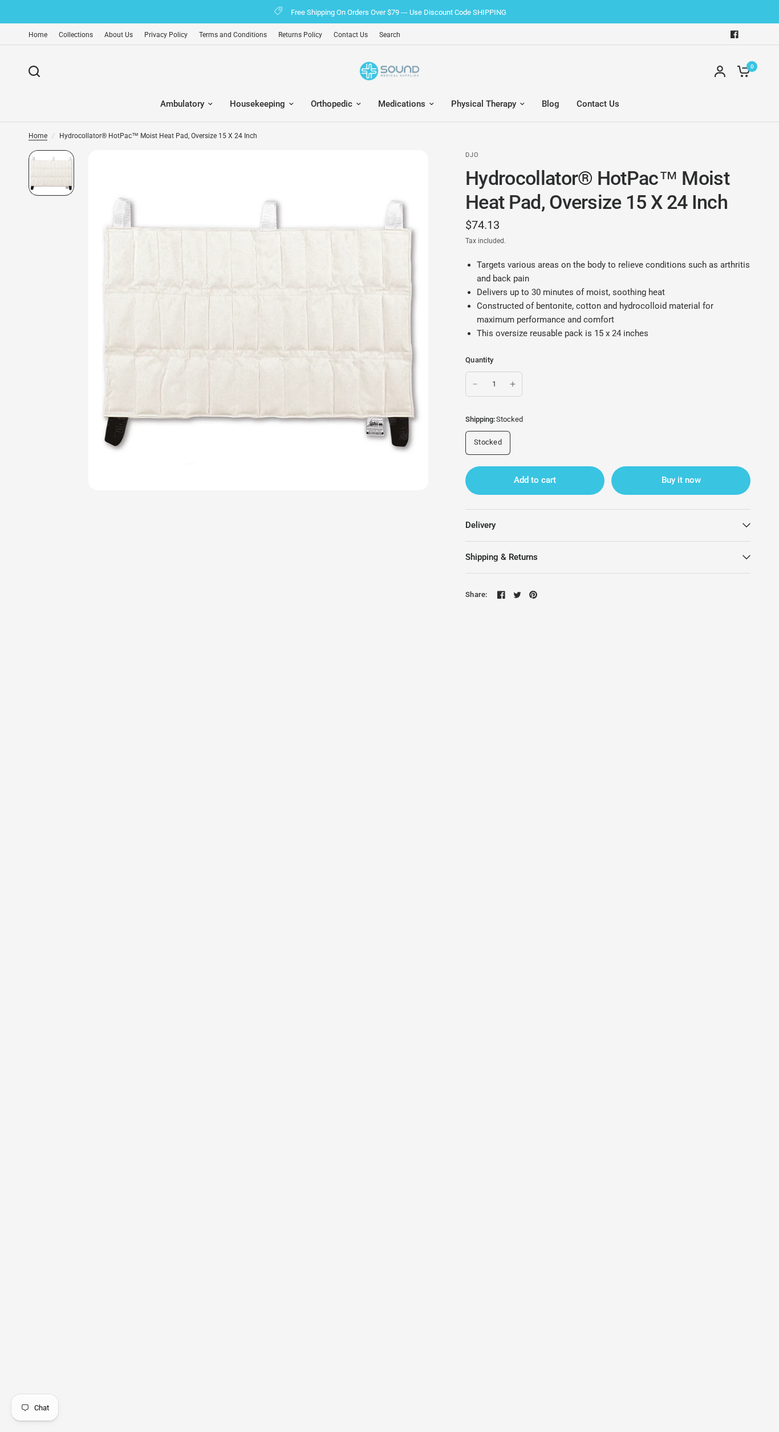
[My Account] (720, 71)
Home (38, 35)
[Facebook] (734, 34)
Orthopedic (331, 104)
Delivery (480, 525)
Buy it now (681, 480)
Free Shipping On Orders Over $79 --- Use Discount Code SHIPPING (398, 12)
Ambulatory (182, 104)
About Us (118, 35)
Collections (76, 35)
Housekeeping (257, 104)
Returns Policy (300, 35)
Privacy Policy (166, 35)
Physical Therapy (483, 104)
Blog (550, 104)
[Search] (37, 71)
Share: (476, 594)
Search (389, 35)
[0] (740, 71)
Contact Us (351, 35)
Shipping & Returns (501, 557)
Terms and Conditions (233, 35)
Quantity (479, 360)
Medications (401, 104)
